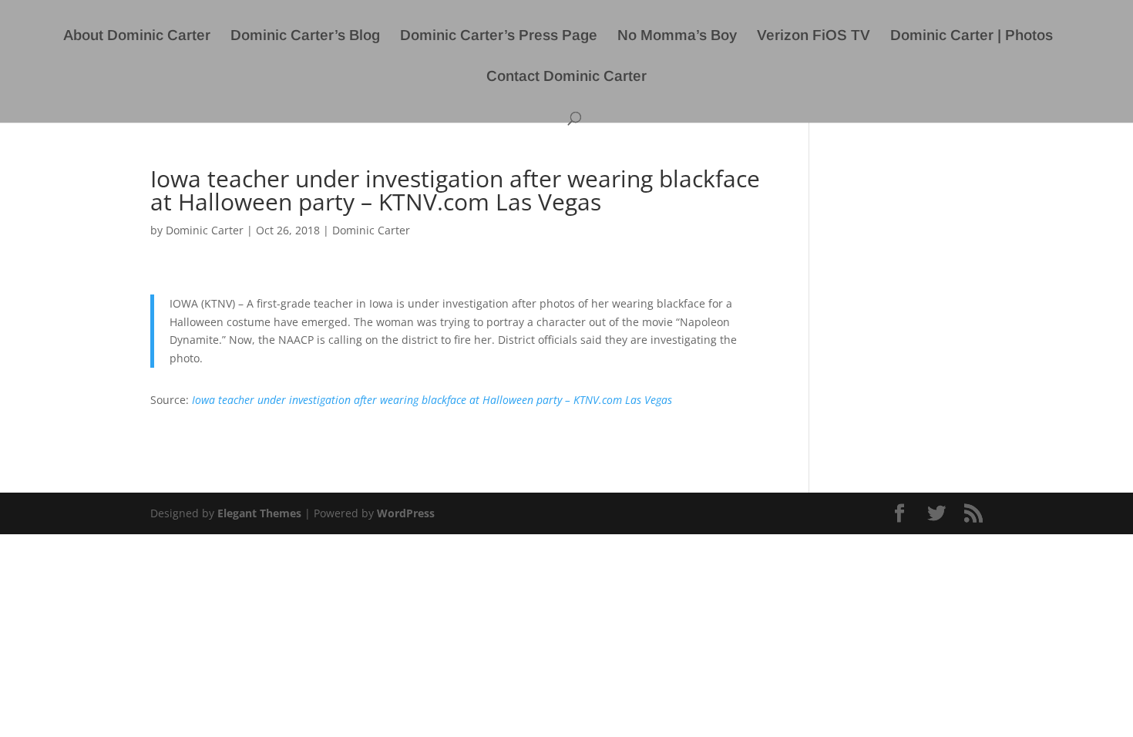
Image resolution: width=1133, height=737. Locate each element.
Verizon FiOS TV (813, 36)
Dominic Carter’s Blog (305, 36)
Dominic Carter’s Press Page (498, 36)
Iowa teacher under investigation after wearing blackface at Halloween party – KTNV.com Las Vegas (432, 399)
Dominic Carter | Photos (971, 36)
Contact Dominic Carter (566, 77)
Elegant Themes (259, 513)
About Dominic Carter (136, 36)
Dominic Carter (205, 230)
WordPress (406, 513)
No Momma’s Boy (677, 36)
